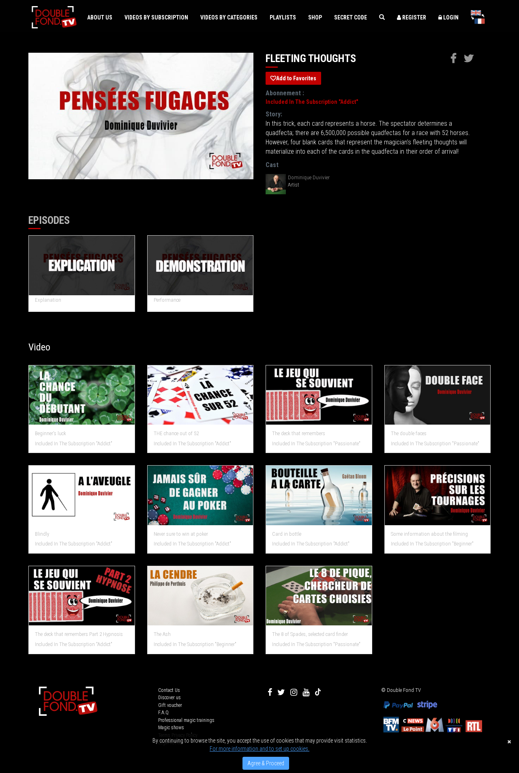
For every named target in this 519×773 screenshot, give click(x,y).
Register (413, 17)
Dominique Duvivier (309, 177)
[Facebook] (270, 692)
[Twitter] (281, 692)
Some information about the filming (429, 534)
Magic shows (171, 727)
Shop (315, 17)
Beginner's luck (50, 433)
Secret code (350, 17)
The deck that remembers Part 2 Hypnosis (79, 634)
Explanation (48, 300)
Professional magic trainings (186, 720)
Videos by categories (228, 17)
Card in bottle (286, 534)
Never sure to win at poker (181, 534)
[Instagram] (293, 692)
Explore (81, 395)
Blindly (42, 534)
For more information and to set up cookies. (259, 748)
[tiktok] (318, 692)
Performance (167, 300)
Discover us (169, 697)
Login (450, 17)
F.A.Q (163, 712)
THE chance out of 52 (176, 433)
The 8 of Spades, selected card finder (310, 634)
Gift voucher (170, 705)
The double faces (409, 433)
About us (99, 17)
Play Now (82, 265)
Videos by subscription (156, 17)
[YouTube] (305, 692)
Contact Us (169, 690)
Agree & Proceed (265, 763)
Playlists (283, 17)
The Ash (162, 634)
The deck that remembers (298, 433)
